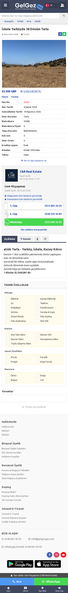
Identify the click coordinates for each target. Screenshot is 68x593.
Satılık (37, 21)
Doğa (43, 375)
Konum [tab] (27, 239)
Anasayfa (8, 21)
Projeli (14, 361)
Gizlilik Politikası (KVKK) (14, 522)
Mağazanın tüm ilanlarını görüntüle (24, 196)
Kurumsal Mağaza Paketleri (15, 470)
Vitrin (25, 591)
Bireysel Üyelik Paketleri (14, 448)
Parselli (43, 357)
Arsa (29, 21)
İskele (5, 97)
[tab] (37, 239)
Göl (42, 380)
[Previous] (3, 64)
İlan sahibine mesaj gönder (34, 230)
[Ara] (64, 16)
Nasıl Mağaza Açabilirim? (14, 478)
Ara (18, 581)
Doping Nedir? (9, 492)
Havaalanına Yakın (49, 339)
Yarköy (14, 97)
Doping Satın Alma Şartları (15, 496)
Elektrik (14, 298)
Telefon (44, 303)
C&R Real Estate (31, 171)
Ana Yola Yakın (18, 334)
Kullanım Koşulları (11, 456)
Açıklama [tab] (9, 239)
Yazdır (26, 34)
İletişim (5, 434)
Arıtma (14, 312)
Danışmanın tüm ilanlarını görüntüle (24, 199)
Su (12, 303)
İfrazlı (14, 357)
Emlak (20, 21)
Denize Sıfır (46, 334)
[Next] (64, 64)
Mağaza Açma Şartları (13, 474)
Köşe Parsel (46, 361)
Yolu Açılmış (46, 316)
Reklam (5, 430)
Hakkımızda (8, 426)
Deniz (14, 375)
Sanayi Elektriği (48, 298)
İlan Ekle (42, 591)
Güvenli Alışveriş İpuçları (14, 518)
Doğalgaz (16, 307)
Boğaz (14, 380)
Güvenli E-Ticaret (10, 514)
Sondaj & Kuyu (47, 312)
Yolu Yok (44, 321)
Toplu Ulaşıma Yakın (21, 343)
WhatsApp (53, 581)
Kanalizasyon (46, 307)
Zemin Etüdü (17, 316)
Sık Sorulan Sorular (11, 500)
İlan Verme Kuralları (11, 452)
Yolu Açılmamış (18, 321)
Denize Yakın (17, 339)
